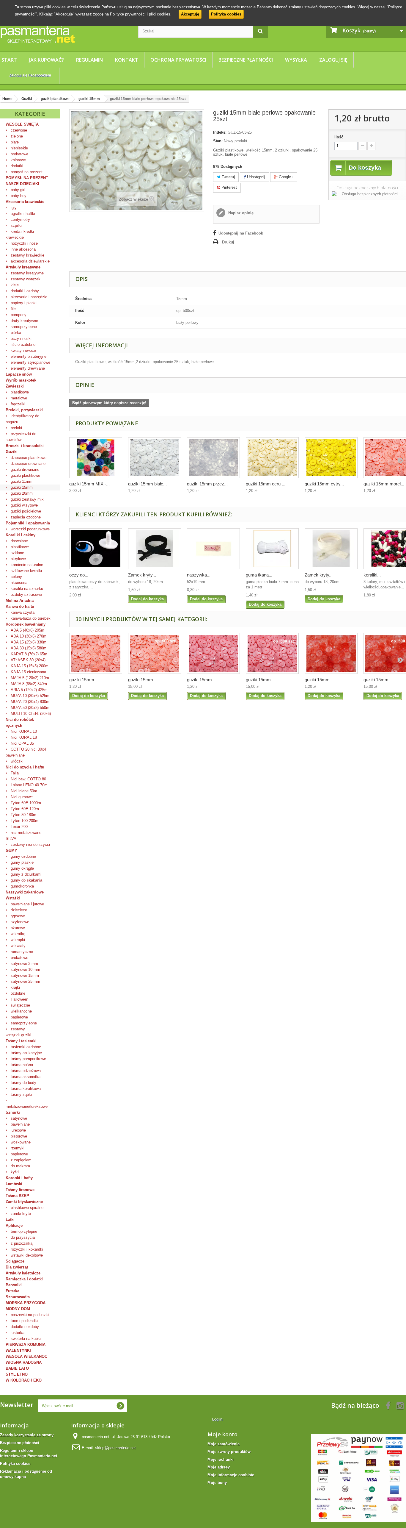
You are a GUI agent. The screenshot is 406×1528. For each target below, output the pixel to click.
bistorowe (18, 1136)
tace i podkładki (24, 1320)
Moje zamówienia (223, 1444)
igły (13, 207)
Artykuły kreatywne (23, 267)
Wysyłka (296, 60)
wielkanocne (21, 1011)
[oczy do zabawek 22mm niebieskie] (95, 548)
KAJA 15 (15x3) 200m (29, 666)
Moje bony (217, 1482)
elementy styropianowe (30, 362)
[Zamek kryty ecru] (331, 548)
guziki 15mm (21, 487)
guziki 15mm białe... (147, 483)
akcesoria (18, 582)
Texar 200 (19, 826)
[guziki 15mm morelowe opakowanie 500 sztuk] (154, 653)
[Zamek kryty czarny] (154, 548)
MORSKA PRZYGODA (25, 1303)
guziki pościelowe (25, 511)
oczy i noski (21, 338)
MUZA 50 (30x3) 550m (29, 707)
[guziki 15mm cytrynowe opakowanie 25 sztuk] (331, 457)
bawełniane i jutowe (27, 904)
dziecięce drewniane (27, 463)
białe (14, 142)
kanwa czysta (22, 612)
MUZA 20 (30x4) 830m (29, 701)
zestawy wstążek (25, 279)
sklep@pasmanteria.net (115, 1448)
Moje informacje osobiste (230, 1475)
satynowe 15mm (24, 975)
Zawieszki (15, 386)
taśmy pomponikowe (28, 1059)
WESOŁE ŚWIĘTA (22, 124)
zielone (16, 136)
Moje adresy (218, 1467)
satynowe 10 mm (25, 969)
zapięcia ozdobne (25, 517)
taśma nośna (21, 1065)
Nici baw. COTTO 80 (28, 779)
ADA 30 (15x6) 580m (28, 648)
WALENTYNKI (18, 1350)
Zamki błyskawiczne (24, 1201)
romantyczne (21, 951)
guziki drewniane (24, 469)
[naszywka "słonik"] (213, 548)
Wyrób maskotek (21, 380)
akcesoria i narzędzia (28, 297)
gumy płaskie (22, 862)
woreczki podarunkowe (30, 529)
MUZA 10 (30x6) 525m (29, 695)
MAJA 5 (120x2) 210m (29, 678)
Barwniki (14, 1285)
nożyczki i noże (24, 243)
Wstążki (13, 898)
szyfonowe (19, 922)
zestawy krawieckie (27, 255)
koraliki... (372, 574)
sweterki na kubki (25, 1338)
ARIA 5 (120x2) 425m (29, 690)
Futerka (12, 1291)
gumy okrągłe (22, 868)
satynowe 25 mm (25, 981)
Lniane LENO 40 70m (29, 785)
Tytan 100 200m (24, 820)
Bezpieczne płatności (245, 60)
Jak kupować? (46, 60)
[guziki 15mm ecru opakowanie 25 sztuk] (272, 457)
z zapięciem (21, 1160)
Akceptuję (190, 14)
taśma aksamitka (25, 1076)
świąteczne (20, 1005)
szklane (17, 553)
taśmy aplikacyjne (26, 1053)
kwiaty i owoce (23, 350)
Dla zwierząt (17, 1267)
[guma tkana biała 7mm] (272, 548)
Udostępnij (255, 177)
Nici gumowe (21, 797)
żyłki (14, 1172)
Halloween (19, 999)
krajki (15, 987)
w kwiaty (18, 945)
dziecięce (18, 910)
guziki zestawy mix (27, 499)
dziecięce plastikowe (28, 457)
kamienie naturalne (26, 565)
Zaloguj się (333, 60)
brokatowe (19, 154)
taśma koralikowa (25, 1088)
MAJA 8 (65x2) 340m (28, 684)
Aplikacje (14, 1225)
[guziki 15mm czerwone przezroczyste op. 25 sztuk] (331, 653)
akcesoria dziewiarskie (30, 261)
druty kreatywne (24, 320)
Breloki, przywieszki (24, 410)
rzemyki (17, 1148)
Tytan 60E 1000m (25, 803)
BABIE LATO (17, 1368)
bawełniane (20, 1124)
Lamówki (14, 1184)
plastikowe (19, 392)
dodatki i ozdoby (24, 291)
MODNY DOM (18, 1309)
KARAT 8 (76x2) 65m (28, 654)
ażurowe (17, 928)
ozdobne (17, 993)
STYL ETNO (17, 1374)
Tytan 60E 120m (24, 809)
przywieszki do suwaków (21, 437)
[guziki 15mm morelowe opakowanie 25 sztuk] (95, 653)
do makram (20, 1166)
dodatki (16, 166)
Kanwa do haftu (20, 606)
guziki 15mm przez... (207, 483)
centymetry (20, 219)
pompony (18, 315)
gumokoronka (22, 886)
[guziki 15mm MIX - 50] (95, 457)
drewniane (19, 541)
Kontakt (126, 60)
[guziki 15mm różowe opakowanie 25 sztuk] (213, 653)
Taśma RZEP (17, 1195)
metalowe (18, 398)
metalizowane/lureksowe (27, 1106)
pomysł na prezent (26, 172)
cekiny (16, 576)
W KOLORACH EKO (24, 1380)
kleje (14, 285)
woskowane (20, 1142)
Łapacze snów (19, 374)
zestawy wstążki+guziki (18, 1032)
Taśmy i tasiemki (21, 1041)
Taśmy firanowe (20, 1190)
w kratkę (17, 934)
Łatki (10, 1219)
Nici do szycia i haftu (25, 767)
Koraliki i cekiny (20, 535)
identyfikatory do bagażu (22, 419)
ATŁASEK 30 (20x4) (27, 660)
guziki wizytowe (24, 505)
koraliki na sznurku (26, 588)
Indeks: (219, 132)
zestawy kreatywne (27, 273)
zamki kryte (20, 1213)
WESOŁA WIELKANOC (26, 1356)
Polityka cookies (226, 14)
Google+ (285, 177)
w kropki (17, 940)
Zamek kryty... (142, 574)
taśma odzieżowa (25, 1070)
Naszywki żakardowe (25, 892)
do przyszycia (22, 1237)
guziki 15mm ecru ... (265, 483)
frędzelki (17, 404)
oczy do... (78, 574)
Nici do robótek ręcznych (20, 722)
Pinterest (228, 187)
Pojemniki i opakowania (28, 523)
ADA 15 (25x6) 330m (28, 642)
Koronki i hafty (19, 1178)
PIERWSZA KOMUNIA (25, 1344)
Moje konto (222, 1434)
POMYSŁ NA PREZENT (27, 178)
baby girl (17, 190)
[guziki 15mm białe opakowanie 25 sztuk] (154, 457)
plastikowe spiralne (26, 1207)
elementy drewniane (27, 368)
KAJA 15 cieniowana (28, 672)
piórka (15, 332)
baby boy (18, 195)
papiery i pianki (23, 303)
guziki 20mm (21, 493)
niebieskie (19, 148)
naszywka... (198, 574)
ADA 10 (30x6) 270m (28, 636)
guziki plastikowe (25, 475)
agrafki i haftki (22, 213)
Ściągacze (15, 1261)
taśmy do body (23, 1082)
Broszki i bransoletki (25, 445)
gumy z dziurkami (25, 874)
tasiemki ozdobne (25, 1047)
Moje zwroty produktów (229, 1451)
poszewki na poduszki (29, 1315)
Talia (14, 773)
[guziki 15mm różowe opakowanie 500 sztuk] (272, 653)
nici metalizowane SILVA (23, 835)
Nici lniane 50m (23, 791)
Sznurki (13, 1112)
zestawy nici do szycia (30, 844)
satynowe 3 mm (24, 963)
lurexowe (18, 1130)
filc (13, 309)
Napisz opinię (240, 213)
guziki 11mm (21, 481)
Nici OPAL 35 (22, 743)
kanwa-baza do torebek (30, 618)
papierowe (19, 1017)
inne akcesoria (23, 249)
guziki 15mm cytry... (324, 483)
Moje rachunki (220, 1459)
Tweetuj (228, 177)
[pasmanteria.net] (64, 33)
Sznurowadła (18, 1297)
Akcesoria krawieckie (25, 201)
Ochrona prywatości (178, 60)
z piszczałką (21, 1243)
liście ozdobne (22, 344)
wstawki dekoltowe (26, 1255)
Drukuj (228, 242)
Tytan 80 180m (23, 815)
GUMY (11, 850)
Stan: (218, 141)
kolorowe (18, 160)
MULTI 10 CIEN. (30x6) (30, 713)
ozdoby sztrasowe (26, 594)
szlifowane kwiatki (26, 570)
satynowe (18, 1118)
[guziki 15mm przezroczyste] (213, 457)
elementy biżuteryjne (28, 356)
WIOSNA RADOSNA (24, 1362)
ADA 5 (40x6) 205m (27, 630)
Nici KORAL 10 (23, 731)
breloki (16, 428)
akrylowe (18, 559)
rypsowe (17, 916)
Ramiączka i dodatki (24, 1279)
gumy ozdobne (23, 856)
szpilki (16, 225)
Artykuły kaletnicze (23, 1273)
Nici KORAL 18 (23, 737)
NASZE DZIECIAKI (22, 184)
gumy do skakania (26, 880)
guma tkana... (259, 574)
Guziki (12, 451)
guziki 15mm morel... (383, 483)
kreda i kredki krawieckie (20, 234)
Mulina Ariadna (20, 600)
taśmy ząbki (21, 1094)
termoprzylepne (23, 1231)
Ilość (338, 137)
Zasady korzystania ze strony (26, 1435)
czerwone (18, 130)
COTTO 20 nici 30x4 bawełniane (26, 752)
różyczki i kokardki (26, 1249)
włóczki (16, 761)
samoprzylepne (23, 326)
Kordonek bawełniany (25, 624)
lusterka (17, 1332)
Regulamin (89, 60)
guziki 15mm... (83, 679)
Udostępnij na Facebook (240, 233)
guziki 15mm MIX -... (89, 483)
